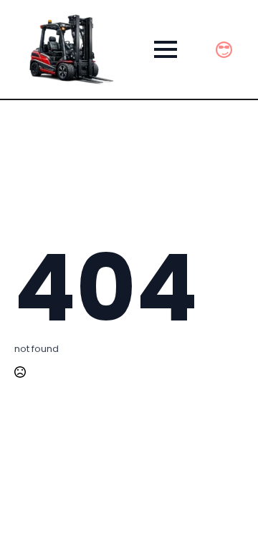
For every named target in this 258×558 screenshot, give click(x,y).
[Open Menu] (165, 49)
